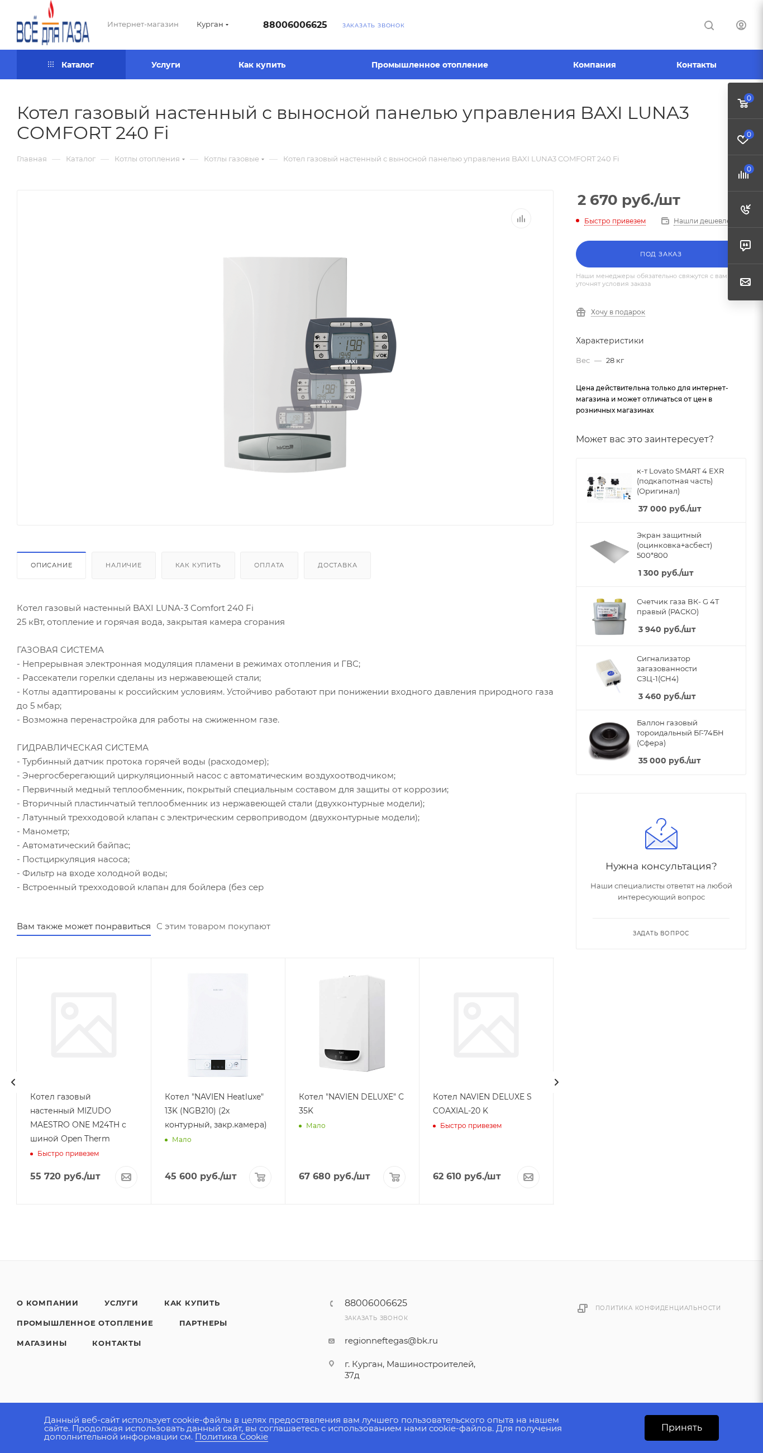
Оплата (269, 565)
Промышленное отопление (85, 1322)
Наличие (124, 565)
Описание (51, 565)
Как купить (198, 565)
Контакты (116, 1343)
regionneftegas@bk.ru (391, 1340)
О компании (48, 1302)
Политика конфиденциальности (658, 1308)
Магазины (41, 1343)
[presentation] (13, 1082)
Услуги (121, 1302)
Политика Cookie (231, 1436)
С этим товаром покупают (213, 926)
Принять (681, 1427)
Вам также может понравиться (84, 926)
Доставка (337, 565)
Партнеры (203, 1322)
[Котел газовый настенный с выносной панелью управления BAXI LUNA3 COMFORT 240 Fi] (285, 368)
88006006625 (295, 25)
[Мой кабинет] (741, 27)
